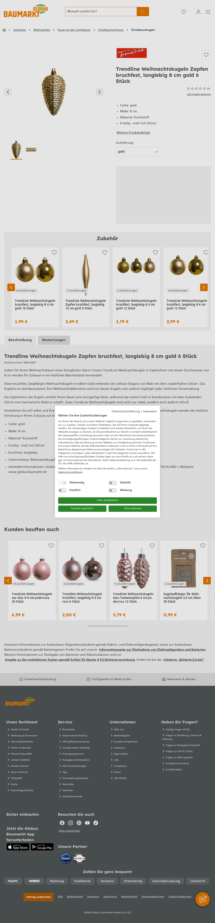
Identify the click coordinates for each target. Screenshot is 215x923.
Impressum (150, 411)
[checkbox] (62, 483)
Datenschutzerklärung (126, 411)
